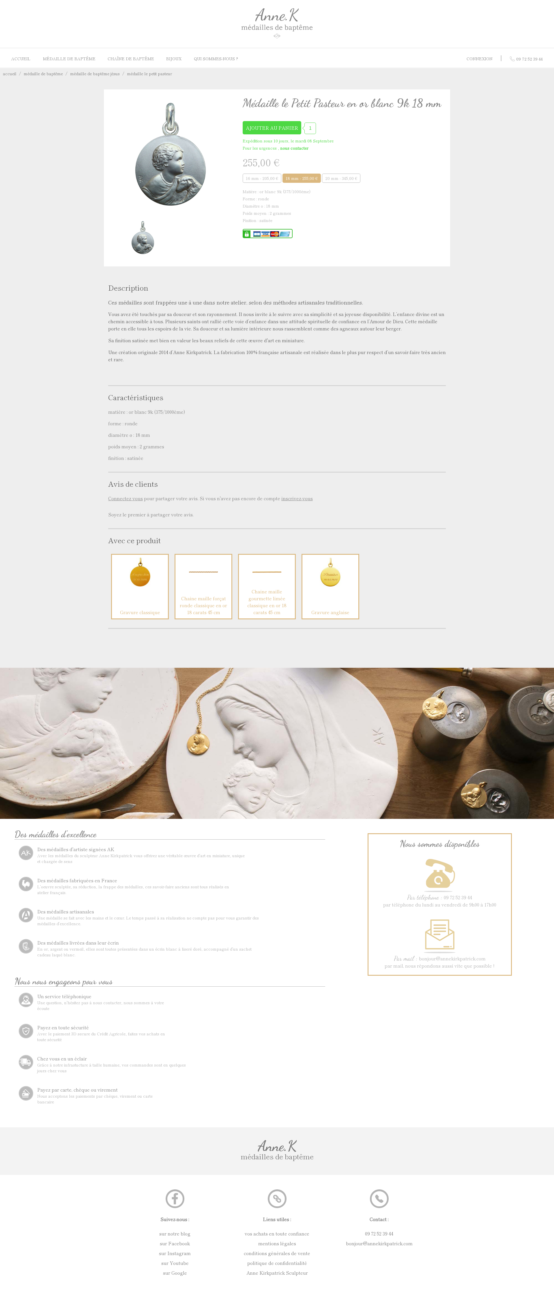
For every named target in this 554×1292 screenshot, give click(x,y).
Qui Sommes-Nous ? (216, 58)
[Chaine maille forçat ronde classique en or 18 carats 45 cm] (203, 584)
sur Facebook (175, 1243)
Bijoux (173, 58)
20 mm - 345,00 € (341, 178)
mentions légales (277, 1243)
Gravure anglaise (330, 612)
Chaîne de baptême (131, 58)
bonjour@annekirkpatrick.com (379, 1243)
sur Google (175, 1272)
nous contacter (294, 148)
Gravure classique (140, 612)
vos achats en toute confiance (277, 1233)
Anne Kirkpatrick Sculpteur (277, 1272)
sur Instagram (175, 1253)
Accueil (21, 58)
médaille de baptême (43, 73)
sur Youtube (175, 1262)
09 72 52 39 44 (379, 1233)
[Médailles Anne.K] (277, 38)
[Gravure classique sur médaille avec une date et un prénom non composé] (140, 584)
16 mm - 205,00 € (262, 178)
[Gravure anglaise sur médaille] (330, 584)
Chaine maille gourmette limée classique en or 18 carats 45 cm (267, 602)
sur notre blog (174, 1233)
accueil (9, 73)
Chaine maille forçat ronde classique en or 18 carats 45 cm (203, 605)
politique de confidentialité (277, 1262)
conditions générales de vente (277, 1253)
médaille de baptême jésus (95, 73)
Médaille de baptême (69, 58)
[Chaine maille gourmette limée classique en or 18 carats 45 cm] (266, 584)
